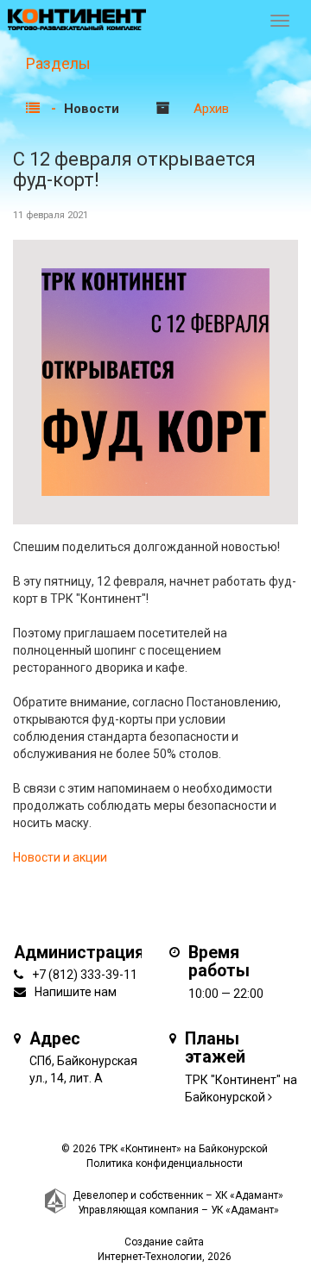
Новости (91, 108)
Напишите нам (76, 992)
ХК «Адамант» (249, 1195)
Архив (211, 108)
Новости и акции (60, 857)
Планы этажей (215, 1048)
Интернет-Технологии (150, 1257)
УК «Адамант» (245, 1210)
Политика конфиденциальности (164, 1163)
